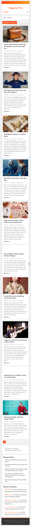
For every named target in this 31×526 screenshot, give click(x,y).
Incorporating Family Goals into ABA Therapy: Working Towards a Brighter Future (16, 502)
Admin (6, 51)
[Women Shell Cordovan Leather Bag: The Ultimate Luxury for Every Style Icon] (15, 34)
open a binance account (10, 507)
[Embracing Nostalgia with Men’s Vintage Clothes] (15, 407)
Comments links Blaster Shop (11, 512)
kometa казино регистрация (12, 500)
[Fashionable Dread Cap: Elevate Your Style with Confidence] (15, 80)
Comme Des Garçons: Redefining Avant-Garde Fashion (14, 297)
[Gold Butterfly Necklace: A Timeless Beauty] (15, 123)
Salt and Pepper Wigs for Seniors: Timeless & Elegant (14, 255)
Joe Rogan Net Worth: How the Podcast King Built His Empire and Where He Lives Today (16, 469)
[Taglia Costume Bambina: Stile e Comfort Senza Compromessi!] (15, 210)
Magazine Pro (15, 7)
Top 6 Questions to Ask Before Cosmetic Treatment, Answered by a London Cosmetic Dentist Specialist (15, 475)
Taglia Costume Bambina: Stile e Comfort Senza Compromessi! (13, 221)
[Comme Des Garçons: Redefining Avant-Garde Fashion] (15, 285)
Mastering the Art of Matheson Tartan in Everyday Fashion (15, 376)
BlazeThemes (21, 522)
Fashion (6, 41)
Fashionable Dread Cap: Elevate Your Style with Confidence (15, 91)
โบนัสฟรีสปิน (8, 489)
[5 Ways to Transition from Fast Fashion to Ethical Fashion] (15, 329)
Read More (6, 67)
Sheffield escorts (9, 495)
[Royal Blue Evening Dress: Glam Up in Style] (15, 167)
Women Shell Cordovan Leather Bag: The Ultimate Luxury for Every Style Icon (15, 46)
